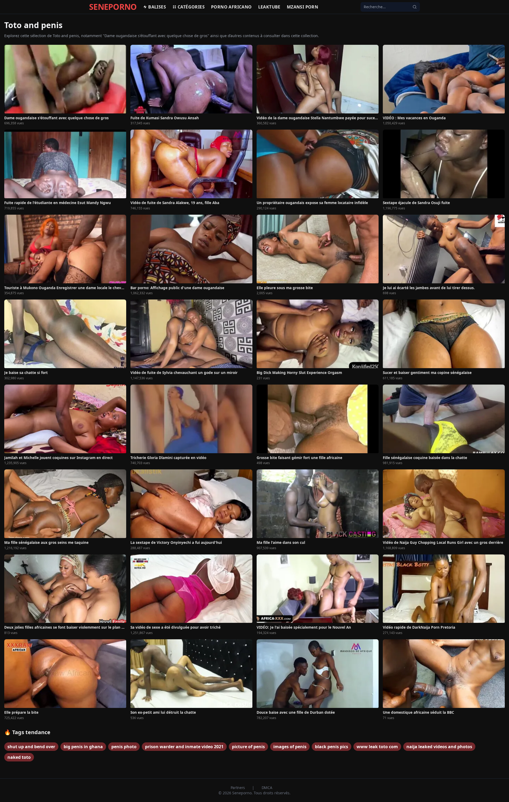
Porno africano (231, 7)
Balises (157, 7)
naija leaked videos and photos (439, 747)
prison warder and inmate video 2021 (184, 747)
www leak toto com (377, 747)
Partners (238, 787)
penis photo (124, 747)
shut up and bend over (31, 747)
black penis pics (331, 747)
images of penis (289, 747)
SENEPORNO (113, 7)
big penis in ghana (83, 747)
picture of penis (248, 747)
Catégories (191, 7)
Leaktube (269, 7)
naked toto (19, 757)
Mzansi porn (302, 7)
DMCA (267, 787)
